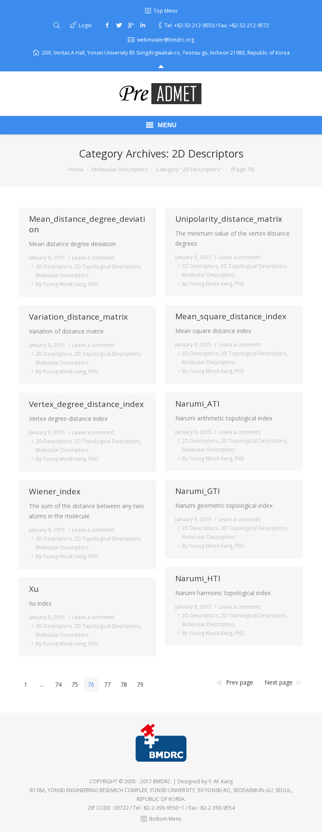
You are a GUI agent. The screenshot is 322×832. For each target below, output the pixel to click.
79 (140, 684)
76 (91, 684)
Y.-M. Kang (220, 781)
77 (107, 684)
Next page (279, 682)
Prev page (239, 682)
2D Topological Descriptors (107, 266)
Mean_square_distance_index (230, 316)
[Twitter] (119, 25)
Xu (34, 589)
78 (123, 684)
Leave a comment (93, 257)
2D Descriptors (54, 266)
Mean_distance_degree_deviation (87, 224)
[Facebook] (107, 25)
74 (58, 684)
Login (85, 25)
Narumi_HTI (197, 578)
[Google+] (131, 25)
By (67, 284)
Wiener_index (54, 491)
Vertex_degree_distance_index (86, 404)
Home (75, 169)
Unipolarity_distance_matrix (228, 219)
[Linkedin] (143, 25)
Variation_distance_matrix (78, 317)
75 (74, 684)
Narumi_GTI (197, 491)
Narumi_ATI (197, 404)
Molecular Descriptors (120, 169)
